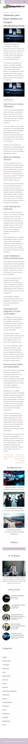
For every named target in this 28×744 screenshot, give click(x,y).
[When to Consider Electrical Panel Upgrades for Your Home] (6, 627)
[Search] (25, 2)
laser (21, 317)
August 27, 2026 (14, 598)
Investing (4, 698)
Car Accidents (5, 664)
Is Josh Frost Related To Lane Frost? (17, 596)
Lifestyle (4, 709)
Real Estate (5, 717)
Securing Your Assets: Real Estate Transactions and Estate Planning (18, 616)
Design (4, 672)
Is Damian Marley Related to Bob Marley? (18, 605)
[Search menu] (2, 2)
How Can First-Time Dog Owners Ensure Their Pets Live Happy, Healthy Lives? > (20, 458)
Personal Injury (6, 713)
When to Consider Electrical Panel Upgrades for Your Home (18, 625)
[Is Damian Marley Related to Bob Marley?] (6, 608)
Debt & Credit (5, 668)
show (11, 99)
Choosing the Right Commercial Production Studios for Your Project (17, 635)
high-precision (19, 420)
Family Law (5, 679)
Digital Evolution (6, 676)
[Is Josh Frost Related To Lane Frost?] (6, 598)
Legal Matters (5, 706)
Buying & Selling (6, 660)
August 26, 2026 (14, 619)
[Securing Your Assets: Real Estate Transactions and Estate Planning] (6, 617)
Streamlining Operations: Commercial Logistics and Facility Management (14, 532)
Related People (6, 721)
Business (6, 12)
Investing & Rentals (7, 702)
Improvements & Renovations (9, 691)
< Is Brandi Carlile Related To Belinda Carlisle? (9, 456)
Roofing (4, 724)
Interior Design (6, 694)
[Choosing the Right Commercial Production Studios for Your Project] (6, 636)
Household (5, 687)
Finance (4, 683)
